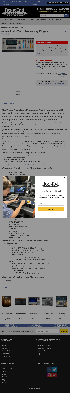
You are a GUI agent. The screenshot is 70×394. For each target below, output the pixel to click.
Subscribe (51, 209)
